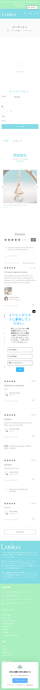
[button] (32, 7)
